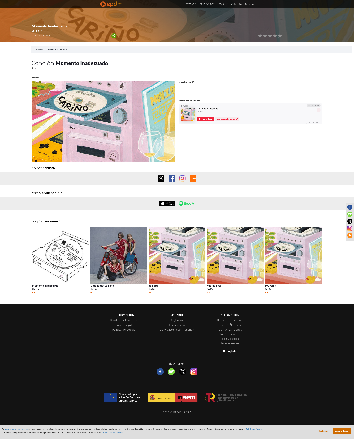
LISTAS (221, 4)
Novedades (39, 49)
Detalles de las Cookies (112, 432)
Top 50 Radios (229, 338)
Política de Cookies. (255, 429)
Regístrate (249, 4)
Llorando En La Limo (102, 285)
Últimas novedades (229, 320)
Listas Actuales (229, 343)
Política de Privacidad (124, 320)
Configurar (323, 431)
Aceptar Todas (341, 431)
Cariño (35, 30)
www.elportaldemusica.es (16, 429)
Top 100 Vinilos (230, 334)
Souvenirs (271, 285)
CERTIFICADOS (207, 4)
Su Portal (154, 285)
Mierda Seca (214, 285)
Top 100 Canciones (229, 329)
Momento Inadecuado (45, 285)
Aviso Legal (124, 325)
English (231, 351)
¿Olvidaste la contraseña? (177, 329)
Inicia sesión (236, 4)
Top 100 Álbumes (229, 325)
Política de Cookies (124, 329)
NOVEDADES (190, 4)
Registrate (177, 320)
